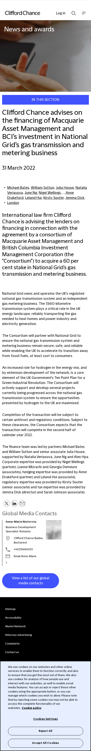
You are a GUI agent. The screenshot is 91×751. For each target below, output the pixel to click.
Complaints (12, 643)
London (13, 203)
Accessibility (13, 617)
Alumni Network (15, 626)
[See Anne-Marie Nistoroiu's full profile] (11, 562)
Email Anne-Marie (25, 556)
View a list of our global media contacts (30, 580)
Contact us (12, 652)
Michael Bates (18, 188)
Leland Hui (33, 198)
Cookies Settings (45, 719)
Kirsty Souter (53, 198)
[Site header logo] (39, 13)
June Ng (31, 193)
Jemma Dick (74, 198)
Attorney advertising (18, 635)
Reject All (45, 731)
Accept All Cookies (45, 743)
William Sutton (42, 188)
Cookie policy (31, 708)
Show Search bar (74, 12)
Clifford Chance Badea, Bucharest (28, 540)
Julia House (65, 188)
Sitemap (10, 609)
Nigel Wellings (50, 193)
